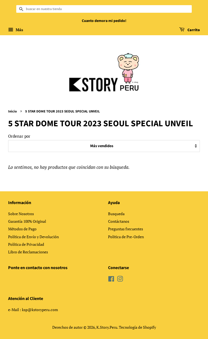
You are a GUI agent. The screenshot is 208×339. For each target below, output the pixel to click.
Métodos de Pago (22, 228)
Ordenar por (19, 136)
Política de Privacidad (26, 244)
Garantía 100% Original (27, 221)
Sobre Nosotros (21, 213)
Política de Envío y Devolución (33, 236)
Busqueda (116, 213)
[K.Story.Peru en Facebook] (111, 279)
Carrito (193, 30)
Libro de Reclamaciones (28, 251)
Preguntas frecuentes (125, 228)
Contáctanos (118, 221)
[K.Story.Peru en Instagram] (120, 279)
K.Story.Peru (106, 327)
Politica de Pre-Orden (126, 236)
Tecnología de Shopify (137, 327)
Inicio (12, 111)
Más (19, 29)
